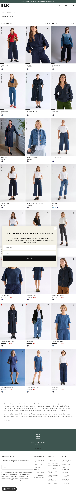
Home (2, 12)
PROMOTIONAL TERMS (53, 476)
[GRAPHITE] (57, 207)
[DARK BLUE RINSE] (53, 161)
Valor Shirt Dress (32, 111)
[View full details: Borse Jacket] (63, 45)
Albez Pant (4, 65)
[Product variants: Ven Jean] (74, 200)
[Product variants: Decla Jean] (74, 384)
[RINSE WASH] (2, 207)
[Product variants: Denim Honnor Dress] (49, 384)
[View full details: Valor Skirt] (12, 137)
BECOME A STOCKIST (65, 480)
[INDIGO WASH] (27, 207)
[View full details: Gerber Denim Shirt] (63, 275)
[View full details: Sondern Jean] (12, 183)
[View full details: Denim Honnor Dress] (38, 367)
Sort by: (48, 23)
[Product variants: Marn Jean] (49, 338)
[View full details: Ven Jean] (63, 183)
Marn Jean (30, 341)
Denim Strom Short (7, 387)
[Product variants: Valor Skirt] (23, 154)
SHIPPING (37, 467)
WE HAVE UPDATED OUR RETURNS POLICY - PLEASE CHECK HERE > (37, 1)
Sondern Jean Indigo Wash (35, 203)
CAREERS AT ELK (67, 484)
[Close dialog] (55, 228)
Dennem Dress (31, 295)
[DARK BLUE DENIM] (2, 69)
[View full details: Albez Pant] (12, 45)
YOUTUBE (65, 472)
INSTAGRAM (66, 464)
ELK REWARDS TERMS (52, 471)
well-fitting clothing (34, 414)
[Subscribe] (30, 467)
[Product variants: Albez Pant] (23, 62)
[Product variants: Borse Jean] (23, 108)
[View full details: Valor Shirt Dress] (38, 91)
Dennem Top (5, 295)
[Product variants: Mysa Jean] (74, 246)
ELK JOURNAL (52, 468)
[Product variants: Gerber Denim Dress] (23, 338)
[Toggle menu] (73, 5)
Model (3, 23)
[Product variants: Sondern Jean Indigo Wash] (49, 200)
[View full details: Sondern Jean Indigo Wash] (38, 183)
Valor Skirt (4, 157)
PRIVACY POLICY (53, 484)
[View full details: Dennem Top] (12, 275)
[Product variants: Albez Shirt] (49, 62)
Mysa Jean (55, 249)
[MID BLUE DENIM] (53, 69)
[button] (23, 28)
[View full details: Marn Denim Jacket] (38, 137)
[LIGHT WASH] (55, 207)
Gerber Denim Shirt (58, 295)
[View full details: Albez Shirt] (38, 45)
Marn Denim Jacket (32, 157)
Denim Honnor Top (57, 341)
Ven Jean (54, 203)
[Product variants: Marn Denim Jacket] (49, 154)
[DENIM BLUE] (53, 207)
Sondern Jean (5, 203)
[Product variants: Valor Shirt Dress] (49, 108)
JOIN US (30, 259)
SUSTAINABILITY (53, 463)
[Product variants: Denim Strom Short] (23, 384)
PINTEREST (65, 470)
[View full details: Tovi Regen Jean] (63, 137)
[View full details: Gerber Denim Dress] (12, 321)
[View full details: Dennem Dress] (38, 275)
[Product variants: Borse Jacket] (74, 62)
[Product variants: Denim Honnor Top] (74, 338)
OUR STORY (52, 460)
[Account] (66, 5)
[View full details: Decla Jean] (63, 367)
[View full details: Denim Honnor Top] (63, 321)
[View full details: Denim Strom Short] (12, 367)
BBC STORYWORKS (54, 466)
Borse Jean (4, 111)
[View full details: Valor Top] (63, 91)
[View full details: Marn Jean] (38, 321)
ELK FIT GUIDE (38, 475)
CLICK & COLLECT (40, 472)
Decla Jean (55, 387)
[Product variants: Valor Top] (74, 108)
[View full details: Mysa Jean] (63, 229)
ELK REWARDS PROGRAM (66, 461)
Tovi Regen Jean (57, 157)
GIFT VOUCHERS (39, 478)
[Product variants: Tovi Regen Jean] (74, 154)
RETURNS (37, 470)
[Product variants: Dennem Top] (23, 292)
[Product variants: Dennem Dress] (49, 292)
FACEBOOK (65, 467)
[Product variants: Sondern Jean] (23, 200)
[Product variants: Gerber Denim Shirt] (74, 292)
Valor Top (55, 111)
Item (10, 23)
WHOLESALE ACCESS (66, 476)
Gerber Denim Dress (7, 341)
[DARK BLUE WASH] (27, 115)
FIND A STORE (38, 464)
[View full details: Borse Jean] (12, 91)
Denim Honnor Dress (33, 387)
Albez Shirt (30, 65)
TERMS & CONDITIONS (52, 480)
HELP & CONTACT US (40, 461)
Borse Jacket (56, 65)
